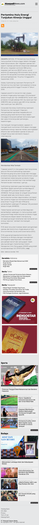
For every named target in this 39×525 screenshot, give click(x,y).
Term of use (5, 515)
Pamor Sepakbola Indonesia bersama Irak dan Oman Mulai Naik (27, 399)
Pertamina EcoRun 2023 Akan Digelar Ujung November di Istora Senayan (27, 423)
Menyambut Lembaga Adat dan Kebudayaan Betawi (17, 463)
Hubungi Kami (5, 517)
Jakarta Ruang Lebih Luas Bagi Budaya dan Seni (28, 483)
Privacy (3, 513)
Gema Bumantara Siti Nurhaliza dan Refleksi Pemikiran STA (26, 472)
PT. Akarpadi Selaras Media (9, 521)
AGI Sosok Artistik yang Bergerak (27, 494)
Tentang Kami (5, 509)
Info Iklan (4, 511)
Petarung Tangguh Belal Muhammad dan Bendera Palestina (19, 390)
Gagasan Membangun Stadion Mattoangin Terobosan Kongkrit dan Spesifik (27, 412)
